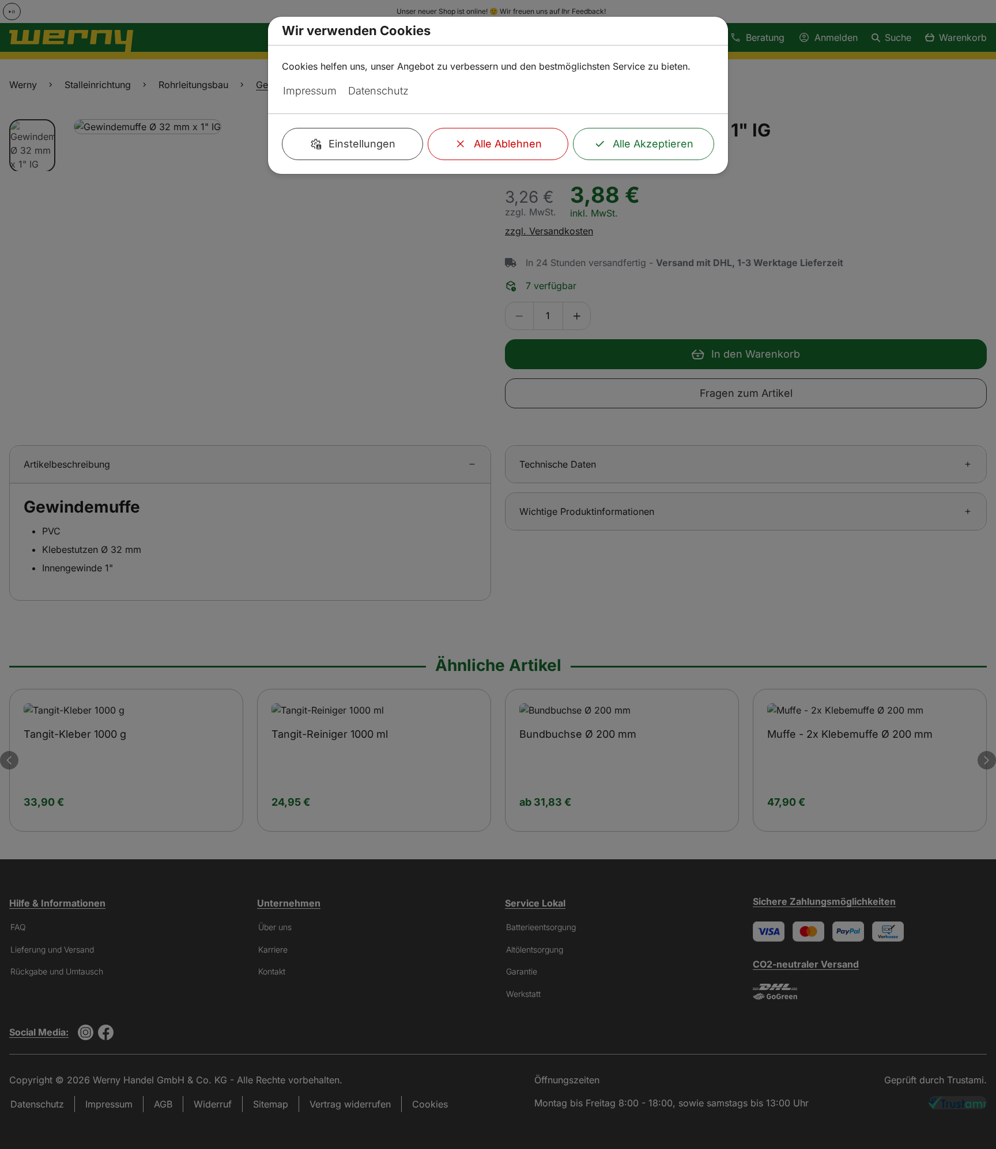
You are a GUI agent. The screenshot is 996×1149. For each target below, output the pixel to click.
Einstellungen (362, 144)
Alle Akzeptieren (653, 144)
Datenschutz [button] (378, 91)
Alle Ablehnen (508, 144)
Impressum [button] (310, 91)
